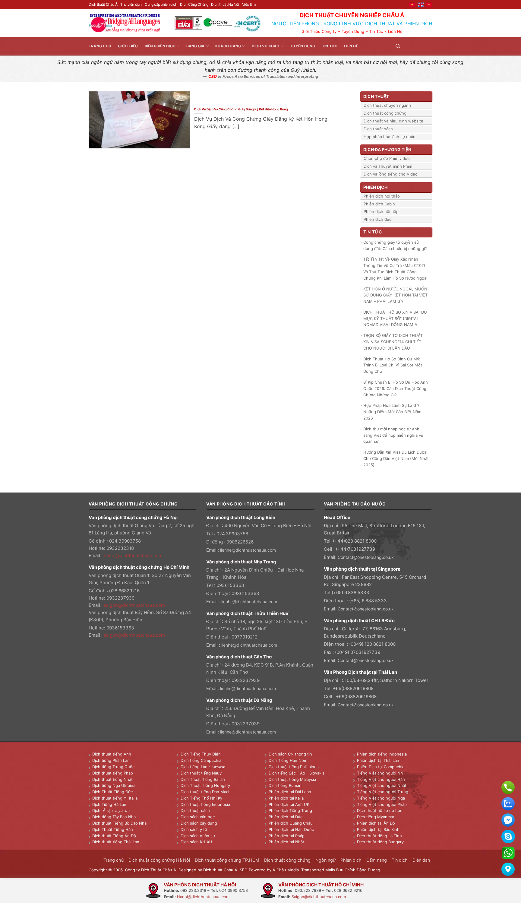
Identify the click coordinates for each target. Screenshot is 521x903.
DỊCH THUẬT (376, 96)
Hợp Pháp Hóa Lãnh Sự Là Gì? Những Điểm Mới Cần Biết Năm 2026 (392, 411)
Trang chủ (100, 46)
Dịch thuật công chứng (385, 113)
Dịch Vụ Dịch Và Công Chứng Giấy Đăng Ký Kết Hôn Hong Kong (241, 109)
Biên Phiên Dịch (160, 46)
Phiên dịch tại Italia (286, 798)
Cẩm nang (376, 860)
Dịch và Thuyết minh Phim (388, 166)
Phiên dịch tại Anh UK (289, 804)
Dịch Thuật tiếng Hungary (205, 785)
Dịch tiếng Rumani (285, 785)
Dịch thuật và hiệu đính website (393, 121)
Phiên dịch (351, 860)
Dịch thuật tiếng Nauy (201, 773)
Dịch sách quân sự (198, 835)
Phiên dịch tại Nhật (286, 841)
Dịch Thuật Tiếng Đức (112, 791)
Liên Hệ (395, 31)
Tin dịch (400, 860)
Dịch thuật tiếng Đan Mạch (206, 791)
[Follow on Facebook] (407, 46)
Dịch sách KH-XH (196, 841)
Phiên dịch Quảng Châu (291, 823)
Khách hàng (228, 46)
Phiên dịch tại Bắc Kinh (378, 829)
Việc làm (249, 4)
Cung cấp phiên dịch (161, 4)
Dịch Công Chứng (194, 4)
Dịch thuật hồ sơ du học (379, 810)
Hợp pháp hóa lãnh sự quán (389, 136)
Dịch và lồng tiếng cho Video (391, 174)
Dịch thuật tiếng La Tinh (379, 835)
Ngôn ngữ (325, 860)
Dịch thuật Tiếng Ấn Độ (114, 835)
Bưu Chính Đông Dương (358, 869)
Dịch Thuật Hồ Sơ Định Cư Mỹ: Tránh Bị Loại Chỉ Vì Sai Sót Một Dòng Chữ (392, 365)
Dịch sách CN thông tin (290, 754)
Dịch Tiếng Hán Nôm (288, 760)
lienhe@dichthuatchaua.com (248, 550)
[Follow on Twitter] (414, 46)
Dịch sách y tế (194, 829)
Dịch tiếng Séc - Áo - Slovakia (296, 773)
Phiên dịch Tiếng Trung (290, 810)
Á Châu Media (286, 869)
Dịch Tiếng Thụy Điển (201, 754)
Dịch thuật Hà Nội (225, 4)
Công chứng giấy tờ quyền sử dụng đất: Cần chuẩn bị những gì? (395, 245)
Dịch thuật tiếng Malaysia (292, 779)
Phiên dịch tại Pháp (287, 835)
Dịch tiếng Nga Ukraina (113, 785)
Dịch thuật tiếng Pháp (112, 773)
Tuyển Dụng (353, 31)
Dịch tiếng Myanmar (375, 816)
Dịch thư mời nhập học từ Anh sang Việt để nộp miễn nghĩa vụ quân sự (393, 435)
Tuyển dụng (302, 46)
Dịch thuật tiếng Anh (111, 754)
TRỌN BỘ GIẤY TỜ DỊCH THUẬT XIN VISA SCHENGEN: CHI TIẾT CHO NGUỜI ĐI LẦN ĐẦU (393, 341)
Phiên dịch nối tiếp (381, 211)
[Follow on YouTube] (428, 46)
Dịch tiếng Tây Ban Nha (114, 816)
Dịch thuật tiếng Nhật (112, 779)
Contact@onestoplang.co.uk (366, 557)
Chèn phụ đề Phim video (387, 158)
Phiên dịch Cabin (379, 203)
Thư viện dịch (131, 4)
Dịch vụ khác (265, 46)
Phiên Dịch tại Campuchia (380, 766)
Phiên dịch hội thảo (382, 196)
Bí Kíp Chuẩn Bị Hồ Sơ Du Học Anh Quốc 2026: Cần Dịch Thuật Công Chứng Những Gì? (395, 388)
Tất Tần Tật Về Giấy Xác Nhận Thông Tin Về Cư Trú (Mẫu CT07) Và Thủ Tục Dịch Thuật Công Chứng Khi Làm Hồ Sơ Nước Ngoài (395, 268)
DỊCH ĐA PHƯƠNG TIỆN (387, 149)
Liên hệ (351, 46)
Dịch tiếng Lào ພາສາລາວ (203, 766)
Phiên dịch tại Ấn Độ (376, 823)
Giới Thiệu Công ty (319, 31)
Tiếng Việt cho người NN (380, 773)
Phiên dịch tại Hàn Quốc (291, 829)
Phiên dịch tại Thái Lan (378, 760)
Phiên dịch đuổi (378, 219)
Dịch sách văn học (198, 816)
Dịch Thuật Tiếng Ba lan (203, 779)
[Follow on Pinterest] (421, 46)
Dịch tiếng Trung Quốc (113, 766)
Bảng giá (195, 46)
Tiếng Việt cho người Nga (381, 798)
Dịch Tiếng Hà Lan (109, 804)
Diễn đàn (421, 860)
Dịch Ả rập (103, 810)
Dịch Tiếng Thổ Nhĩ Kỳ (201, 798)
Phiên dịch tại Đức (285, 816)
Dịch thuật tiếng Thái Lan (115, 841)
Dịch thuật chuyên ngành (387, 105)
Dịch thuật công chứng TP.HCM (227, 860)
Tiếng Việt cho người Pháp (382, 804)
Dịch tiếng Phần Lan (111, 760)
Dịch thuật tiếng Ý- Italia (114, 798)
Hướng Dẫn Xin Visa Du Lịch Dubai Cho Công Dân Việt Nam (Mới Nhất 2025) (396, 458)
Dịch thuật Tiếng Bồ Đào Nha (119, 823)
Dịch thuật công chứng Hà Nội (159, 860)
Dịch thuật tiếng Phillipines (294, 766)
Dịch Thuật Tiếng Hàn (112, 829)
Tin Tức (376, 31)
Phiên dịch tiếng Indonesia (382, 754)
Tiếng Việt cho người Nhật (381, 785)
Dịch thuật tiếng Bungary (380, 841)
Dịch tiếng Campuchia (201, 760)
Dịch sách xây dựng (199, 823)
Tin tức (330, 46)
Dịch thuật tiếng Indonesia (205, 804)
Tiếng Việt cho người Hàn (381, 779)
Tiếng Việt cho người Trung (382, 791)
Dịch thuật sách (378, 128)
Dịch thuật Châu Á (103, 4)
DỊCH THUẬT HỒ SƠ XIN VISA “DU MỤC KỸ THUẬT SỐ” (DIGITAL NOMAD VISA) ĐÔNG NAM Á (395, 318)
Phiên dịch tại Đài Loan (290, 791)
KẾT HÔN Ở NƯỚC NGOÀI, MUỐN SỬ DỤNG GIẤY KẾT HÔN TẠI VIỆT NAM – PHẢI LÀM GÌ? (395, 295)
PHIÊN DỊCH (375, 187)
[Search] (398, 46)
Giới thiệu (128, 46)
